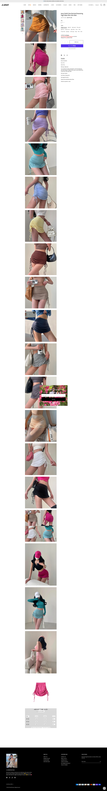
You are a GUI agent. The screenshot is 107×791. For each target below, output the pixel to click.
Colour (62, 25)
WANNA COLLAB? (46, 758)
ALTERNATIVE (46, 4)
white (79, 31)
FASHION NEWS (46, 760)
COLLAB (65, 4)
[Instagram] (52, 402)
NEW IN (34, 4)
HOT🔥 (29, 4)
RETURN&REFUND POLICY (65, 763)
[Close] (66, 386)
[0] (22, 16)
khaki (79, 29)
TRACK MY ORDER (64, 764)
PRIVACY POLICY (64, 758)
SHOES (70, 4)
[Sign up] (100, 761)
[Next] (22, 33)
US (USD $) (91, 4)
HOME (25, 4)
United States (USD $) (9, 784)
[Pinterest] (56, 402)
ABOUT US (45, 756)
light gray (67, 31)
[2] (22, 25)
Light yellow (73, 29)
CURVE (52, 4)
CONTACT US (63, 756)
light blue (62, 29)
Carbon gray (72, 31)
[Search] (101, 5)
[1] (22, 21)
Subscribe (53, 399)
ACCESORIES (58, 4)
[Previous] (22, 9)
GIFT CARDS (80, 4)
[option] (22, 12)
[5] (22, 12)
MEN (74, 4)
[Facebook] (50, 402)
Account (97, 4)
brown (77, 29)
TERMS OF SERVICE (64, 761)
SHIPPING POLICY (64, 760)
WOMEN (39, 4)
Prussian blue (63, 31)
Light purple (74, 27)
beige (76, 31)
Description (63, 58)
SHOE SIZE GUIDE (46, 761)
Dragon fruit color (64, 27)
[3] (22, 29)
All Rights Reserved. (17, 787)
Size (61, 20)
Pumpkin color (67, 29)
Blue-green (79, 27)
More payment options (72, 48)
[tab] (63, 58)
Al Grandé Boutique (11, 787)
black (81, 31)
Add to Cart (76, 41)
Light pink (69, 27)
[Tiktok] (54, 402)
